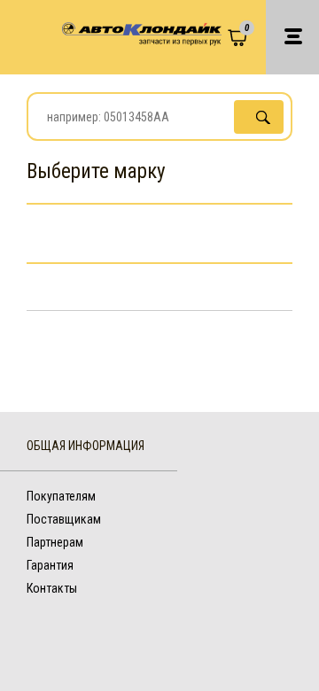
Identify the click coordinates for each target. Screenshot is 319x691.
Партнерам (55, 542)
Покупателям (61, 496)
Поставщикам (64, 519)
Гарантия (50, 565)
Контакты (52, 588)
